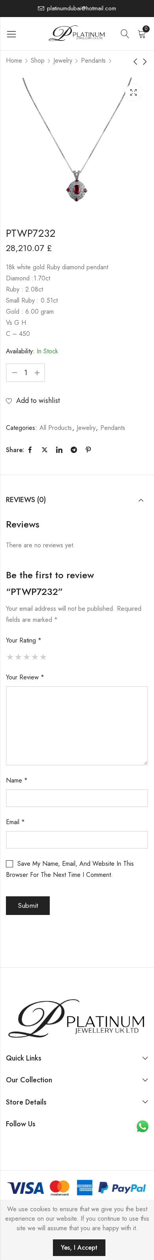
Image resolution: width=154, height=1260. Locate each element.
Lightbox (133, 92)
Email (15, 822)
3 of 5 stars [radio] (27, 656)
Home (14, 60)
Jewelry (62, 60)
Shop (38, 60)
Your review (25, 677)
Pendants (93, 60)
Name (17, 780)
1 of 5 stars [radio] (10, 656)
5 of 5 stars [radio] (43, 656)
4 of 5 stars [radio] (35, 656)
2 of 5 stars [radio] (18, 656)
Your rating (23, 640)
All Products (55, 427)
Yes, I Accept (79, 1247)
